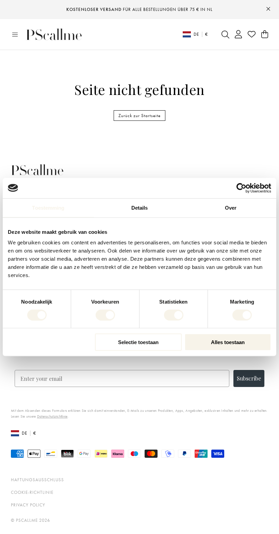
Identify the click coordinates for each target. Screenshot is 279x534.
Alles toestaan (228, 342)
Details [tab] (139, 207)
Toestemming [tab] (48, 207)
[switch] (105, 314)
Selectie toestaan (138, 342)
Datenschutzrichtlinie (52, 416)
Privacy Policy (28, 505)
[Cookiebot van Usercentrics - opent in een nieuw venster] (241, 188)
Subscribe (249, 378)
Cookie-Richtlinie (32, 492)
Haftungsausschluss (37, 480)
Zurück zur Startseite (139, 115)
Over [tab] (230, 207)
